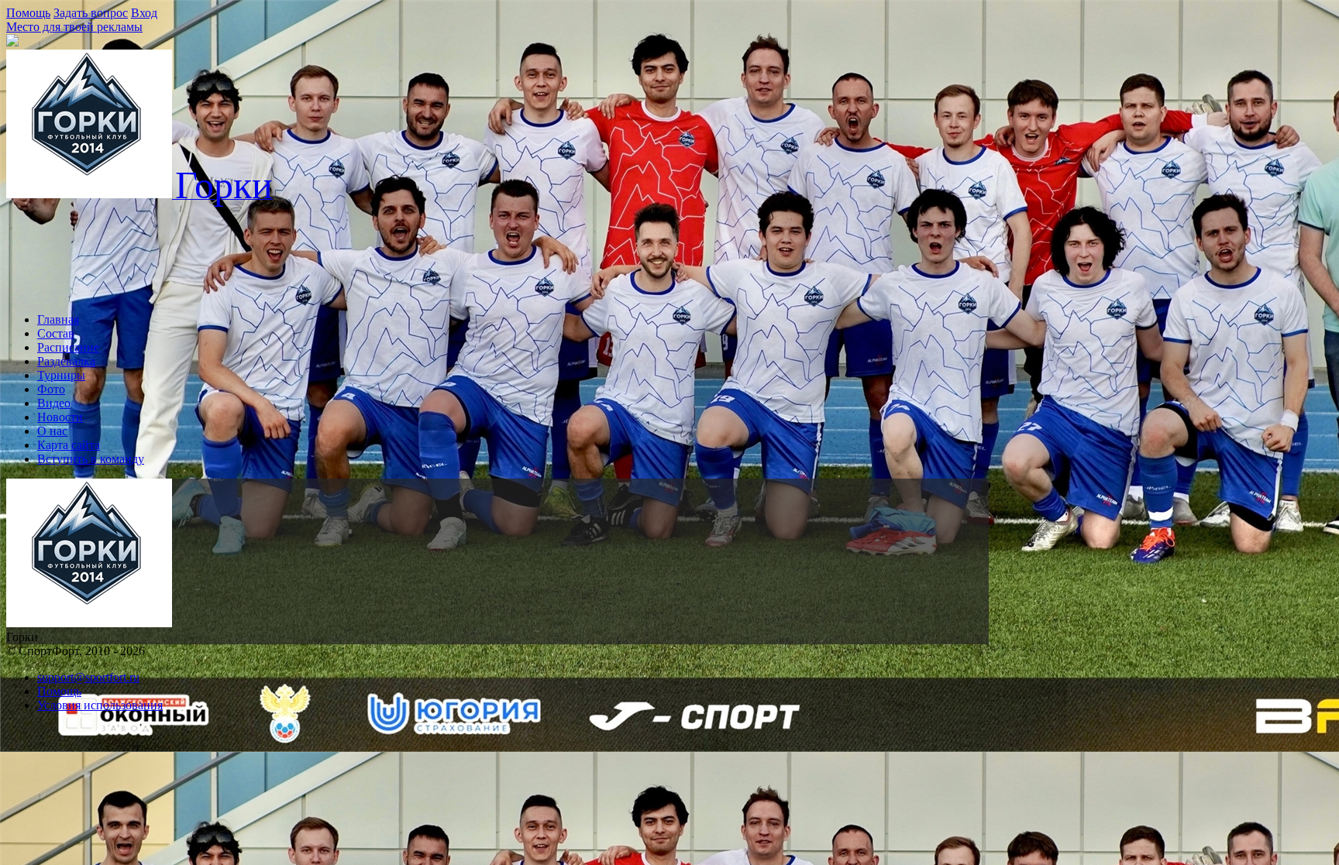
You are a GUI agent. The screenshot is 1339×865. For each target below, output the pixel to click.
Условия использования (100, 705)
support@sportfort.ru (88, 677)
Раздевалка (66, 361)
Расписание (68, 347)
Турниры (61, 375)
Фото (51, 389)
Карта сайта (68, 444)
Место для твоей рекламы (74, 26)
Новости (60, 417)
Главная (58, 319)
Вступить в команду (90, 458)
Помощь (28, 12)
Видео (54, 403)
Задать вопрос (90, 12)
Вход (144, 12)
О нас (52, 431)
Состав (55, 333)
